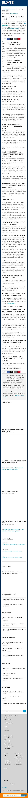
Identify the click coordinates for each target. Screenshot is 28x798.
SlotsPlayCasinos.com (11, 790)
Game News (6, 687)
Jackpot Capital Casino (9, 737)
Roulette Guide (18, 762)
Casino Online (7, 529)
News (13, 9)
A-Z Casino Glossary (19, 755)
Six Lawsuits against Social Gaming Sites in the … (14, 655)
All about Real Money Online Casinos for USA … (14, 624)
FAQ (6, 726)
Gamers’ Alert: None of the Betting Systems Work (14, 703)
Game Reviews (8, 755)
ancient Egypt (11, 303)
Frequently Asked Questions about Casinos (12, 604)
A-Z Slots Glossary (19, 757)
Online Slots (21, 529)
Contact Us (7, 730)
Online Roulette (8, 762)
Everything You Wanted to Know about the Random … (12, 697)
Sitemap (6, 728)
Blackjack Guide (19, 764)
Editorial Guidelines (8, 723)
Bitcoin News (6, 613)
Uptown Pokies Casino (9, 746)
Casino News (6, 566)
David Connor (5, 493)
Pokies (6, 757)
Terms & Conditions (8, 719)
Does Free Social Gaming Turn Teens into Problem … (12, 649)
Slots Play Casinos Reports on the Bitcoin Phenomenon (12, 618)
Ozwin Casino (7, 739)
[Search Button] (25, 711)
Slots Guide (18, 760)
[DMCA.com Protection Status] (19, 769)
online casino (14, 529)
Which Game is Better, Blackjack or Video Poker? (14, 599)
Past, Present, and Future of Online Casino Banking (14, 668)
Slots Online (8, 531)
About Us (7, 717)
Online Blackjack (8, 764)
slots (3, 531)
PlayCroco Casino (8, 741)
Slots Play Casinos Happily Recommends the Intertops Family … (12, 643)
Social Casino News (8, 637)
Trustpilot (4, 787)
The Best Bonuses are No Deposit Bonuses (12, 678)
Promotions (6, 664)
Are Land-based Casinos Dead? (10, 491)
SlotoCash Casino (8, 744)
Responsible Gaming (9, 721)
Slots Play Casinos (7, 9)
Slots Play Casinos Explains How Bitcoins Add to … (14, 629)
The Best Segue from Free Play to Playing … (13, 691)
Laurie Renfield (14, 13)
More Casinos (7, 748)
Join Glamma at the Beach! (9, 673)
